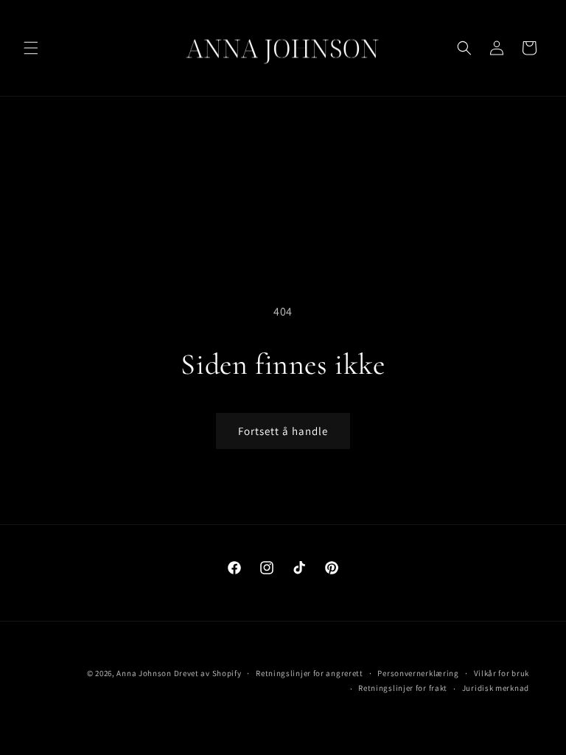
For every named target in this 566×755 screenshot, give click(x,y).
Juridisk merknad (495, 688)
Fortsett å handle (283, 431)
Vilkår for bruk (502, 673)
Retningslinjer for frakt (402, 688)
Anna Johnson (143, 673)
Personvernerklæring (417, 673)
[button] (31, 48)
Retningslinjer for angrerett (309, 673)
